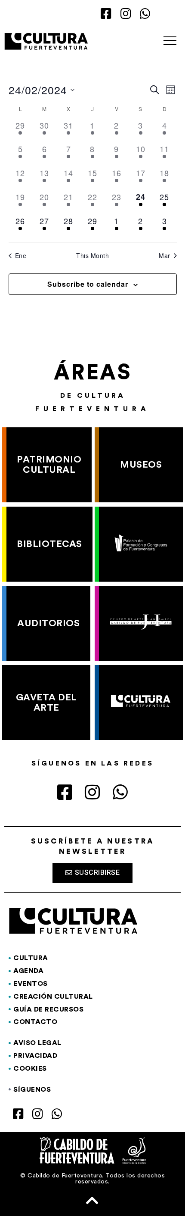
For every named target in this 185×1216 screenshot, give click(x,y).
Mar (164, 256)
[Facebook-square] (106, 14)
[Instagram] (126, 14)
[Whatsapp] (145, 14)
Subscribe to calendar (87, 284)
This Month (92, 256)
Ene (21, 256)
